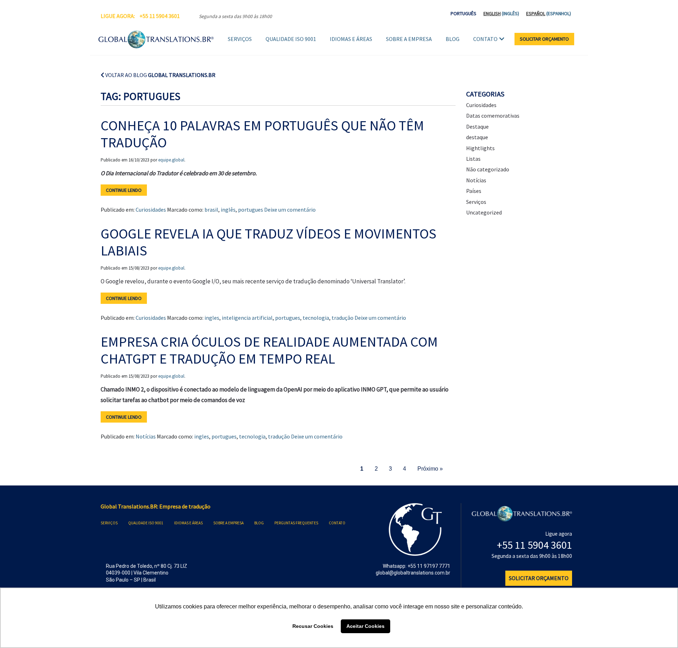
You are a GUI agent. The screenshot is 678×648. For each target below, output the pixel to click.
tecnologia (316, 317)
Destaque (477, 126)
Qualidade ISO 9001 (291, 38)
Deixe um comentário (290, 209)
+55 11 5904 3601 (159, 15)
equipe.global (171, 160)
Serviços (240, 38)
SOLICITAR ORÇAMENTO (544, 39)
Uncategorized (484, 212)
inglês (228, 209)
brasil (211, 209)
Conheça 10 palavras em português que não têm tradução (262, 134)
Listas (473, 158)
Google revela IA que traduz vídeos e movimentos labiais (268, 242)
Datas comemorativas (492, 115)
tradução (342, 317)
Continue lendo (124, 190)
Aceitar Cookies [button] (365, 626)
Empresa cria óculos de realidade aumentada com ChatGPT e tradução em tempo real (269, 350)
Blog (452, 38)
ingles (211, 317)
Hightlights (480, 148)
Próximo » (430, 469)
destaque (477, 137)
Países (473, 190)
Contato (485, 38)
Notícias (146, 436)
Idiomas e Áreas (351, 38)
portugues (250, 209)
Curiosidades (151, 209)
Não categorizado (487, 169)
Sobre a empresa (409, 38)
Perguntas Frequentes (296, 522)
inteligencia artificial (247, 317)
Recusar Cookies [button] (312, 626)
